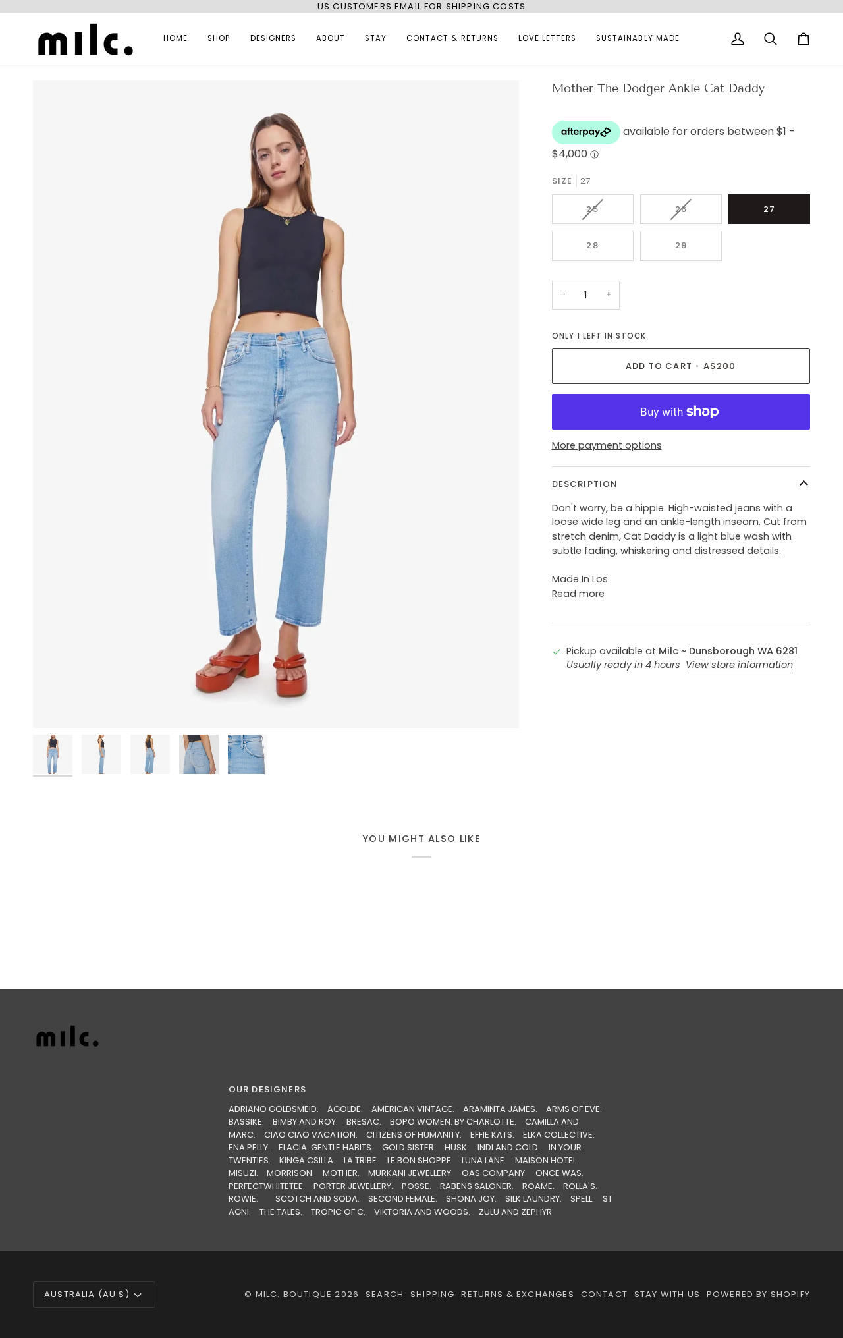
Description (585, 484)
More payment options (607, 445)
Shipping (432, 1294)
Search (385, 1294)
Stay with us (667, 1294)
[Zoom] (276, 404)
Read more (578, 593)
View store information (739, 665)
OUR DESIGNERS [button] (267, 1089)
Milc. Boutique (294, 1294)
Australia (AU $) (87, 1294)
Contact (604, 1294)
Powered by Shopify (758, 1294)
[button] (219, 39)
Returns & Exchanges (517, 1294)
